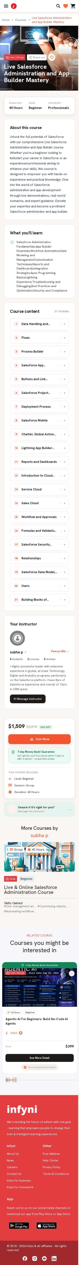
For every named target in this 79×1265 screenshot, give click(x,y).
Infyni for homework (20, 1187)
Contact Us (14, 1174)
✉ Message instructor (28, 699)
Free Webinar (51, 1154)
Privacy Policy (51, 1167)
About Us (13, 1154)
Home (6, 20)
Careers (12, 1167)
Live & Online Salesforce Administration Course (30, 889)
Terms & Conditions (56, 1174)
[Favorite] (51, 57)
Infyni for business (19, 1180)
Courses (20, 20)
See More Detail (39, 1058)
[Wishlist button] (72, 973)
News (10, 1160)
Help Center (51, 1160)
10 (73, 1081)
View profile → (60, 651)
